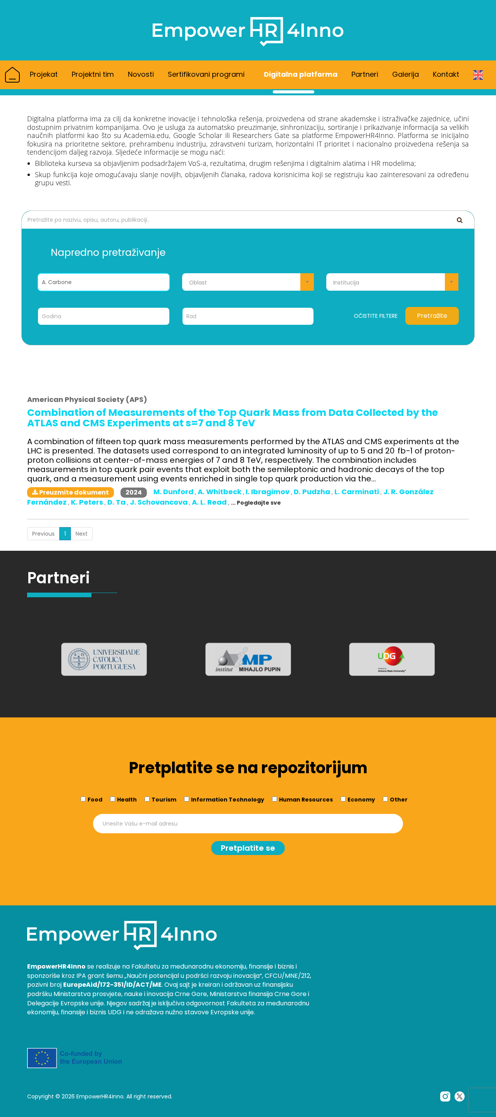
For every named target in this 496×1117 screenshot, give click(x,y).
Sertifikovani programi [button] (207, 74)
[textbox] (248, 282)
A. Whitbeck (220, 491)
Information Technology (227, 799)
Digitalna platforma (301, 74)
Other (399, 799)
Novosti (141, 74)
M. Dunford (174, 491)
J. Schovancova (159, 502)
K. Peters (88, 502)
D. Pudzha (313, 491)
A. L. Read (210, 502)
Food (95, 799)
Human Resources (306, 799)
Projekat (44, 74)
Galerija (405, 74)
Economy (361, 799)
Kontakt (446, 74)
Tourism (164, 799)
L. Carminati (357, 491)
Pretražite (432, 315)
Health (127, 799)
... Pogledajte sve (256, 503)
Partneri (364, 74)
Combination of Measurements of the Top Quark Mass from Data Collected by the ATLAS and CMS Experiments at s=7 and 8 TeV (232, 418)
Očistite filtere (376, 316)
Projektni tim (93, 74)
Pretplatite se (248, 848)
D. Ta (117, 502)
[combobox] (248, 282)
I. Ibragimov (268, 491)
